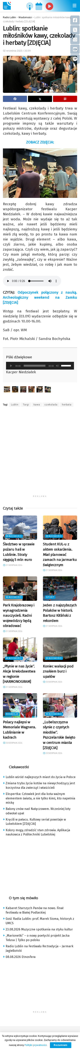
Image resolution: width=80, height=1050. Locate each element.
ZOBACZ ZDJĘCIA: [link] (40, 142)
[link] (7, 6)
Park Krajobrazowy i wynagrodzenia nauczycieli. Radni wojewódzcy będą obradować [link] (18, 615)
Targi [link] (26, 404)
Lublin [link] (14, 404)
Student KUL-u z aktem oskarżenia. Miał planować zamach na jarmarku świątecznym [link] (60, 554)
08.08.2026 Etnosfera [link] (21, 957)
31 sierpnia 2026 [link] (13, 565)
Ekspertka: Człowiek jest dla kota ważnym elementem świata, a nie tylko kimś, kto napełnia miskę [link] (40, 798)
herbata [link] (66, 404)
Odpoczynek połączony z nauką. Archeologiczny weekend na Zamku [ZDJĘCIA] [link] (40, 297)
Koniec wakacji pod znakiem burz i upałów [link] (58, 671)
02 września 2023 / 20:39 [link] (16, 50)
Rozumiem (60, 1045)
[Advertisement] (40, 453)
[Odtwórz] (11, 366)
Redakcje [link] (12, 714)
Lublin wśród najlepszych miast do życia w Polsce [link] (41, 777)
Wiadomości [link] (14, 536)
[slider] (66, 365)
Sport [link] (50, 597)
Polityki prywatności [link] (35, 1045)
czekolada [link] (50, 404)
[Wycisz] (57, 366)
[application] (40, 366)
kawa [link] (37, 404)
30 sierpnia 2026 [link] (53, 682)
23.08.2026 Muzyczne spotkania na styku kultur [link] (39, 929)
